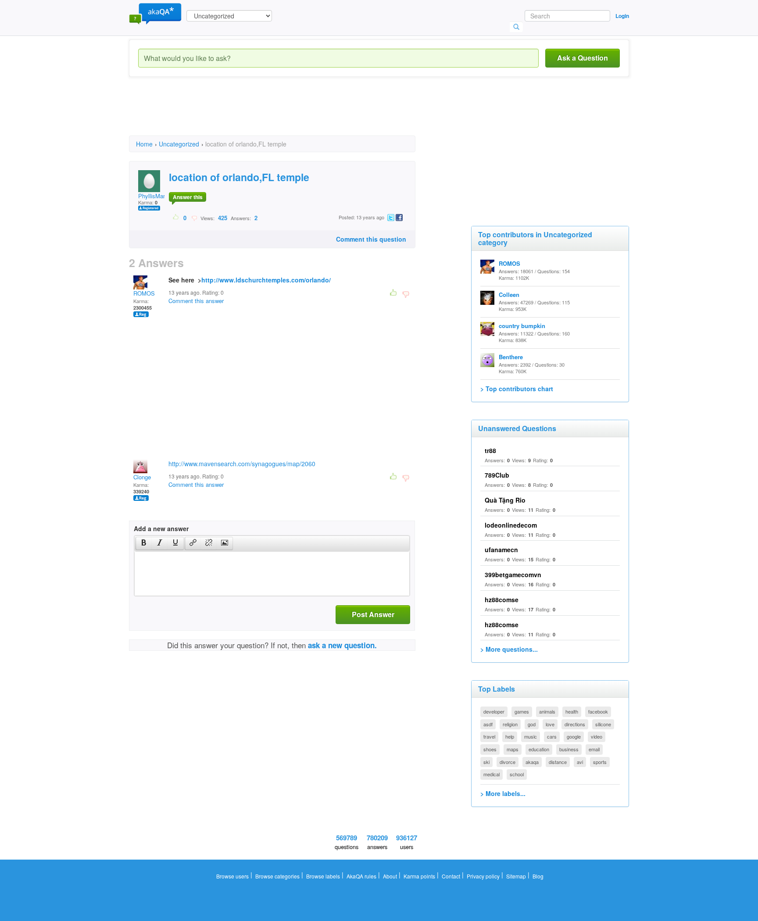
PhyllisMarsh (154, 196)
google (574, 736)
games (522, 711)
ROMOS (144, 293)
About (390, 876)
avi (580, 761)
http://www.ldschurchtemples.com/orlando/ (266, 279)
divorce (507, 761)
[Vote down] (194, 217)
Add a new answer (161, 528)
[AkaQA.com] (155, 13)
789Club (497, 475)
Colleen (509, 294)
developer (493, 711)
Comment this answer (196, 300)
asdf (488, 724)
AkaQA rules (361, 876)
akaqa (532, 761)
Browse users (232, 876)
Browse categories (277, 876)
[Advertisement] (288, 114)
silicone (603, 724)
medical (491, 774)
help (509, 736)
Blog (538, 876)
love (550, 724)
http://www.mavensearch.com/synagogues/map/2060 (241, 463)
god (532, 724)
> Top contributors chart (516, 388)
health (571, 711)
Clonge (142, 477)
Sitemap (516, 876)
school (517, 774)
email (594, 749)
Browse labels (323, 876)
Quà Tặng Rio (505, 500)
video (596, 736)
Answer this (188, 197)
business (569, 749)
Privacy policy (483, 876)
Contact (451, 876)
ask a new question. (342, 645)
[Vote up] (176, 217)
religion (510, 724)
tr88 (490, 450)
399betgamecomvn (513, 574)
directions (575, 724)
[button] (144, 543)
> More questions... (509, 649)
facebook (598, 711)
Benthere (511, 357)
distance (558, 761)
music (530, 736)
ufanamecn (501, 549)
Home (144, 143)
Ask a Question (582, 58)
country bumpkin (522, 325)
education (539, 749)
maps (512, 749)
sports (600, 761)
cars (552, 736)
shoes (490, 749)
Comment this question (371, 239)
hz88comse (501, 599)
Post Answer (373, 614)
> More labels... (503, 793)
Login (622, 16)
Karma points (419, 876)
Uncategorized (179, 143)
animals (547, 711)
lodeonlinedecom (511, 525)
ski (486, 761)
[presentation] (144, 543)
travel (489, 736)
